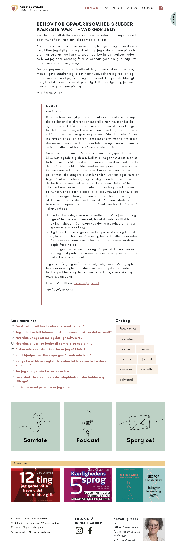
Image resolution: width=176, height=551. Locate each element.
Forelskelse (128, 329)
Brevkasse (91, 8)
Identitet (126, 359)
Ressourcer (148, 8)
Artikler (118, 8)
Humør (145, 349)
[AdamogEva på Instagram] (79, 533)
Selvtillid (147, 369)
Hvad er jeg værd (86, 283)
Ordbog (132, 8)
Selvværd (126, 379)
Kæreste (126, 369)
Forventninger (130, 339)
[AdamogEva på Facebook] (90, 533)
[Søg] (161, 8)
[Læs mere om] (92, 302)
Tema (105, 8)
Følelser (125, 349)
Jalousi (147, 359)
